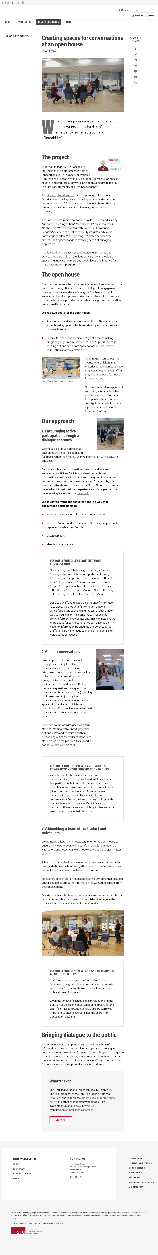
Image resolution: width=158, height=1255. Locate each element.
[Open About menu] (14, 22)
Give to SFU (134, 1177)
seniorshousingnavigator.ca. (77, 1110)
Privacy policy (34, 1224)
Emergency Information (141, 1182)
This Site (139, 15)
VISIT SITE (61, 1120)
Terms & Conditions (19, 1224)
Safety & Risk (135, 1158)
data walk (83, 493)
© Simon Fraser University (52, 1224)
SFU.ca (151, 15)
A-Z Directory (136, 1187)
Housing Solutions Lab (60, 195)
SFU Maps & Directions (140, 1163)
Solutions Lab (58, 252)
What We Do (24, 22)
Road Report (135, 1172)
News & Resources (48, 22)
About (8, 22)
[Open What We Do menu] (34, 22)
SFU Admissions (137, 1168)
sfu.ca (5, 3)
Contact (68, 22)
